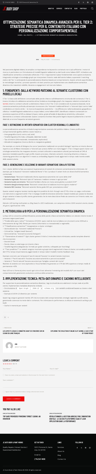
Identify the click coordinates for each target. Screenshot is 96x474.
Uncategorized (48, 55)
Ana (16, 344)
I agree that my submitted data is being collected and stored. (24, 392)
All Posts (28, 35)
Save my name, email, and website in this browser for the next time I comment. (30, 375)
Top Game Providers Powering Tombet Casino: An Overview (21, 417)
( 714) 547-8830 (39, 459)
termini (5, 104)
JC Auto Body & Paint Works (12, 470)
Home (20, 35)
